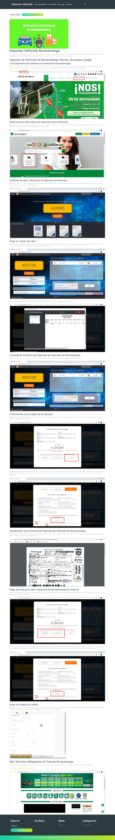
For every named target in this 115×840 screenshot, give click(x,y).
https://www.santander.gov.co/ (19, 68)
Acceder (61, 825)
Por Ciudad (52, 4)
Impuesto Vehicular (22, 4)
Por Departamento (41, 4)
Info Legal (61, 4)
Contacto (69, 4)
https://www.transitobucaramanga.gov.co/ (22, 768)
